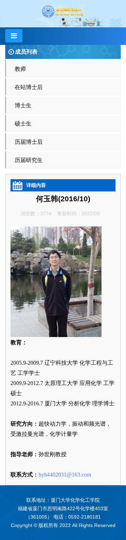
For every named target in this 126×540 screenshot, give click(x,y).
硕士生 (23, 124)
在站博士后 (29, 87)
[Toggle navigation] (13, 35)
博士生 (23, 105)
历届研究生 (29, 160)
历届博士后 (29, 142)
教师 (20, 69)
